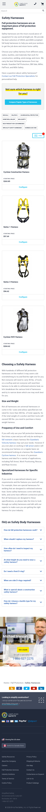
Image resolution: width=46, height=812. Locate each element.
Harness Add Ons (30, 127)
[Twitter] (27, 688)
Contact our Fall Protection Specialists (18, 76)
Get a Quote (23, 650)
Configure (23, 187)
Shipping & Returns (33, 761)
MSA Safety (22, 119)
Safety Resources (8, 757)
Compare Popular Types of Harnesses (23, 102)
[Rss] (12, 688)
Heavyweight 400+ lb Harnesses (13, 123)
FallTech (14, 115)
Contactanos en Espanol (35, 774)
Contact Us (30, 770)
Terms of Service (8, 779)
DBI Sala (5, 115)
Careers (4, 765)
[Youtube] (34, 688)
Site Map (29, 765)
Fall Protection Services (10, 770)
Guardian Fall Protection (29, 115)
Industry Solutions (8, 774)
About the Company (9, 761)
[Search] (43, 11)
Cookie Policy (7, 783)
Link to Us (30, 779)
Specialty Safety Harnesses (12, 127)
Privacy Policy (31, 757)
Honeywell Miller (9, 119)
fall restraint (7, 440)
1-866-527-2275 (23, 658)
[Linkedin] (41, 688)
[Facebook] (19, 688)
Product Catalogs (32, 783)
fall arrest (30, 446)
